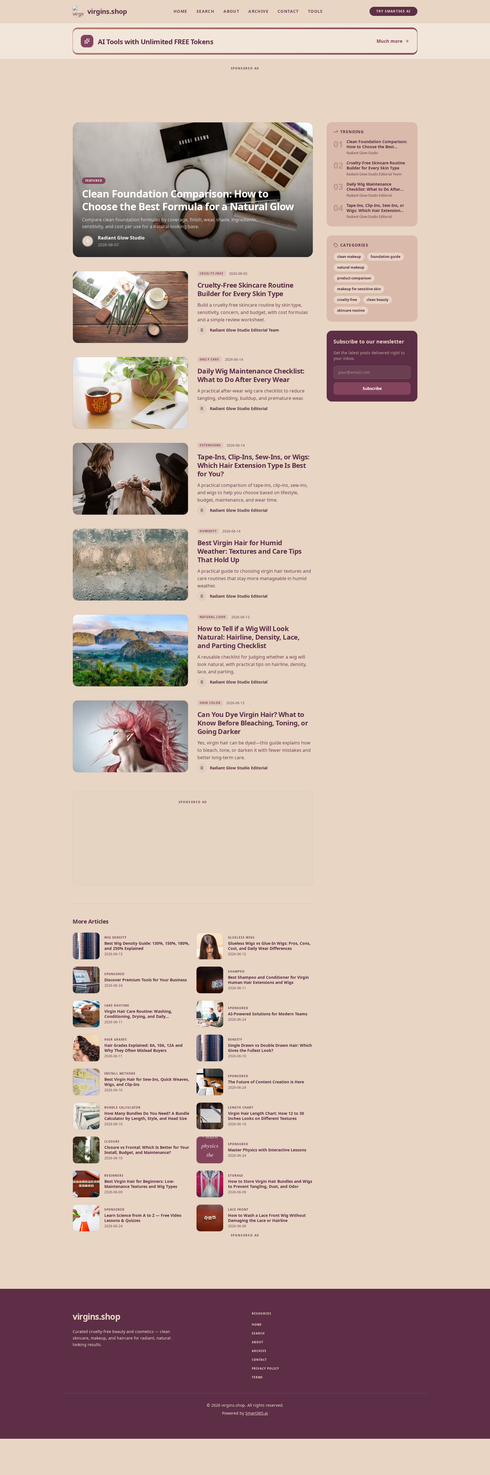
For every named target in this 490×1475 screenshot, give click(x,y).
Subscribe (372, 388)
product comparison (354, 278)
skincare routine (351, 310)
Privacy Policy (265, 1368)
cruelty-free (347, 299)
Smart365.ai (256, 1413)
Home (180, 11)
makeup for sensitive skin (359, 288)
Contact (288, 11)
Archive (258, 11)
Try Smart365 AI (393, 11)
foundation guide (385, 256)
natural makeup (350, 267)
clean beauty (377, 299)
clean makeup (349, 256)
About (231, 11)
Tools (315, 11)
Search (205, 11)
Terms (257, 1377)
